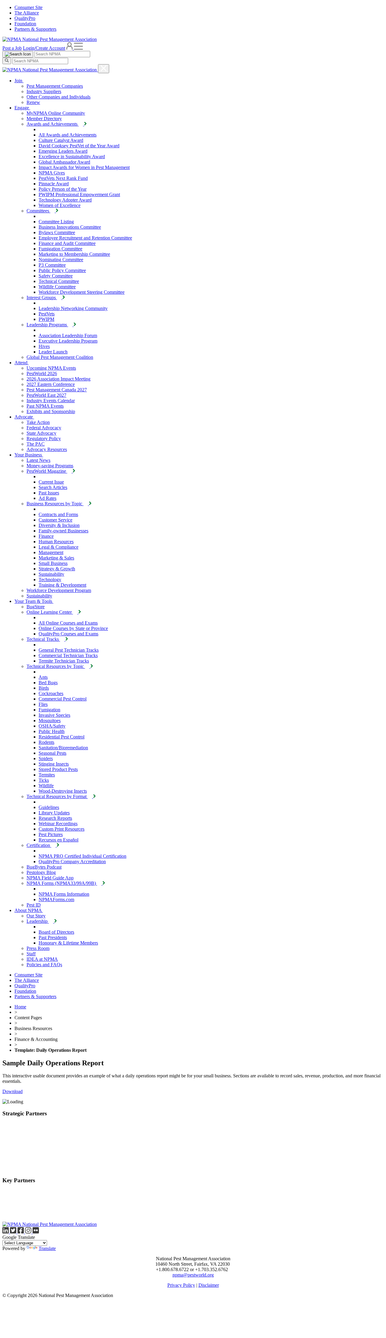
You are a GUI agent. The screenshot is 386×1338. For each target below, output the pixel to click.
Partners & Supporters (35, 29)
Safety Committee (56, 275)
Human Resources (56, 541)
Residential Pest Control (61, 736)
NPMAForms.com (56, 899)
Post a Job (12, 48)
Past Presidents (53, 937)
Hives (44, 346)
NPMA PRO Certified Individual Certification (82, 856)
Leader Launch (53, 351)
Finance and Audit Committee (67, 243)
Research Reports (55, 818)
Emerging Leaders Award (63, 151)
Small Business (53, 563)
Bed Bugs (48, 682)
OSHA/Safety (52, 726)
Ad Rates (47, 498)
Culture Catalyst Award (61, 140)
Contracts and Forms (58, 514)
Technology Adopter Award (65, 199)
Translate (47, 1248)
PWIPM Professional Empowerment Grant (79, 194)
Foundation (25, 23)
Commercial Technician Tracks (68, 655)
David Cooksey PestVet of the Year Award (79, 145)
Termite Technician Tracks (64, 660)
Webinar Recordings (58, 823)
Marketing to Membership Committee (74, 254)
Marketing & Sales (56, 557)
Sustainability (51, 574)
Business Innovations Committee (70, 227)
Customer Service (55, 519)
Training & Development (62, 585)
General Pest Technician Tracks (69, 650)
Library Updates (54, 812)
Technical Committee (59, 281)
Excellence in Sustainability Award (72, 156)
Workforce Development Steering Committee (82, 292)
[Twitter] (13, 1231)
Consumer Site (28, 7)
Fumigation (49, 709)
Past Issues (49, 492)
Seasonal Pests (52, 753)
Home (20, 1006)
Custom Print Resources (61, 829)
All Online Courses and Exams (68, 622)
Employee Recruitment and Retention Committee (85, 237)
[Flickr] (36, 1231)
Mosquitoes (50, 720)
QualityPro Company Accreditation (72, 861)
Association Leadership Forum (68, 335)
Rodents (46, 742)
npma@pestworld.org (193, 1274)
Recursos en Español (58, 839)
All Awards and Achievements (67, 134)
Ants (43, 677)
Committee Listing (56, 221)
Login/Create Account (44, 48)
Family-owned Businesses (63, 530)
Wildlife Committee (57, 286)
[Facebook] (21, 1231)
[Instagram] (29, 1231)
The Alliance (26, 12)
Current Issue (51, 481)
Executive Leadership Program (68, 340)
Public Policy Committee (62, 270)
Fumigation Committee (60, 248)
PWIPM (46, 319)
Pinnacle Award (54, 183)
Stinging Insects (54, 763)
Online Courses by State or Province (73, 628)
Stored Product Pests (58, 769)
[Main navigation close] (103, 68)
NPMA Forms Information (64, 894)
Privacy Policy (181, 1285)
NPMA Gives (52, 172)
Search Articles (53, 487)
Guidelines (49, 807)
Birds (44, 688)
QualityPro (24, 18)
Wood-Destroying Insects (63, 791)
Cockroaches (51, 693)
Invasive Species (54, 715)
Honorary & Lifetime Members (68, 942)
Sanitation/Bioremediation (63, 747)
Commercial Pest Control (63, 698)
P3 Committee (52, 265)
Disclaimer (208, 1285)
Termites (47, 774)
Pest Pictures (51, 834)
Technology (50, 579)
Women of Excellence (60, 205)
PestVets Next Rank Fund (63, 178)
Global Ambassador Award (64, 162)
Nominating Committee (61, 259)
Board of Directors (56, 932)
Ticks (44, 780)
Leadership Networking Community (73, 308)
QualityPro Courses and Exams (68, 633)
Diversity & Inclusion (59, 525)
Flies (43, 704)
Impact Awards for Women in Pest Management (84, 167)
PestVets (47, 313)
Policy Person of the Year (63, 189)
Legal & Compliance (58, 547)
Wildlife (46, 785)
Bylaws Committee (57, 232)
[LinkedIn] (6, 1231)
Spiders (46, 758)
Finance (46, 536)
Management (51, 552)
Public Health (52, 731)
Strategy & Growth (57, 568)
